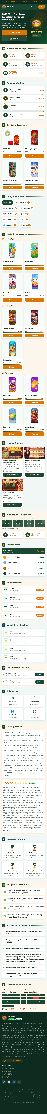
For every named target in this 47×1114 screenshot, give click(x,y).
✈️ (4, 1082)
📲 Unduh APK (15, 32)
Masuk (33, 7)
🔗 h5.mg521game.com (10, 1077)
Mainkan (12, 156)
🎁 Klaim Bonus (12, 474)
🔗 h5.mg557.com (8, 1074)
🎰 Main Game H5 (8, 1071)
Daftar (41, 7)
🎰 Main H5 (14, 39)
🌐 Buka (39, 674)
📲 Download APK (8, 1068)
